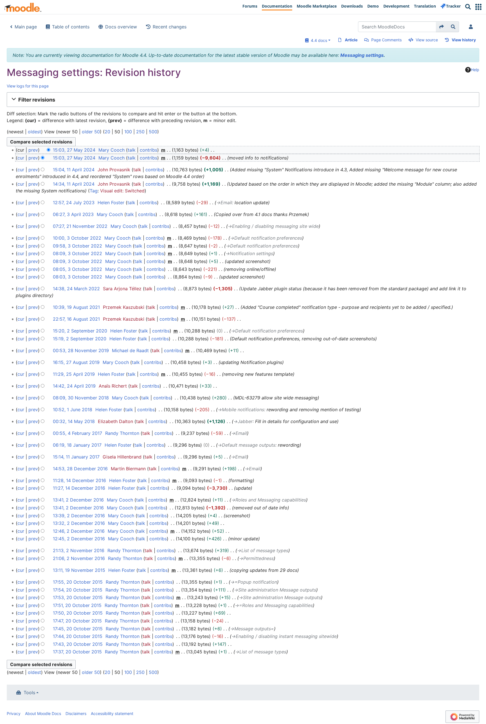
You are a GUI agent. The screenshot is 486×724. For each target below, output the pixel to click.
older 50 (91, 131)
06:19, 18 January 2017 (77, 445)
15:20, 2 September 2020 (80, 331)
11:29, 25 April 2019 (74, 374)
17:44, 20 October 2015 (77, 636)
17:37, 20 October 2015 (77, 652)
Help (475, 69)
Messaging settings (362, 55)
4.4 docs (318, 40)
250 (140, 131)
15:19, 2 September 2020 (79, 338)
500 (153, 131)
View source (427, 39)
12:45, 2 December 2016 (79, 538)
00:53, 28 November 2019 (81, 350)
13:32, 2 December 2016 (79, 523)
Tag (94, 191)
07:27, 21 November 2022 (80, 226)
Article (351, 39)
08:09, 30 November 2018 (81, 398)
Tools (29, 692)
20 (107, 131)
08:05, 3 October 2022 (77, 269)
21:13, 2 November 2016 (78, 550)
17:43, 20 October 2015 (78, 644)
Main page (26, 27)
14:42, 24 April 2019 (74, 386)
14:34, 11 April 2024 (73, 184)
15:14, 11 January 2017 (76, 457)
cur (20, 158)
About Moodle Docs (43, 713)
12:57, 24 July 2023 (73, 202)
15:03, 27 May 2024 (74, 150)
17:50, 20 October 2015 (78, 613)
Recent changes (169, 27)
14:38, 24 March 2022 (76, 288)
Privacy (14, 713)
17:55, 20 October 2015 (78, 582)
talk (132, 150)
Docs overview (121, 27)
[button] (478, 6)
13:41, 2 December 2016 (78, 500)
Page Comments (386, 39)
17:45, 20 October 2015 (78, 628)
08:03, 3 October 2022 (77, 277)
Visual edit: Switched (122, 191)
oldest (34, 131)
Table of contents (70, 27)
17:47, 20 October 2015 (77, 621)
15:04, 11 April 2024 (73, 169)
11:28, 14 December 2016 (79, 480)
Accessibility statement (112, 713)
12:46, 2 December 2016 (79, 531)
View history (464, 39)
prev (33, 150)
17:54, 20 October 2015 (77, 590)
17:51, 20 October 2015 (77, 605)
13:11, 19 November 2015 (79, 570)
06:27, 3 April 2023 (73, 214)
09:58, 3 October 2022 (77, 246)
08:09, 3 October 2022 (77, 253)
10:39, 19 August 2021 (76, 307)
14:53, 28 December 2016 (80, 468)
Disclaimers (76, 713)
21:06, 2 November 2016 (79, 558)
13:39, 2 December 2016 (79, 515)
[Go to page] (441, 26)
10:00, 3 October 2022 (77, 238)
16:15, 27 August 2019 (76, 362)
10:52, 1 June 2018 (72, 409)
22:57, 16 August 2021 (76, 319)
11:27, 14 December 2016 (79, 488)
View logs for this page (28, 86)
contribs (148, 150)
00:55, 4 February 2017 (77, 433)
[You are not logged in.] (472, 26)
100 (128, 131)
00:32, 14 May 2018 (74, 421)
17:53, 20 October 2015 (78, 597)
